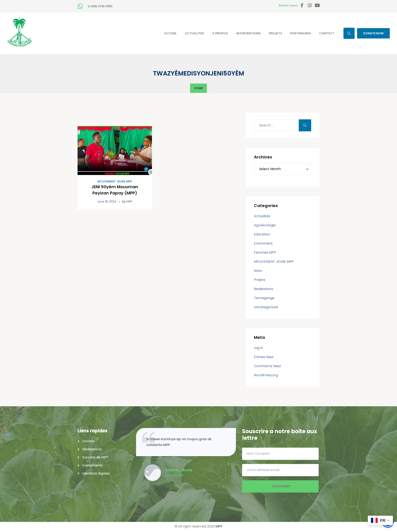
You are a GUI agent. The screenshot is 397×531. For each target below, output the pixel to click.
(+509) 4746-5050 (100, 6)
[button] (180, 498)
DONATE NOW (373, 33)
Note (258, 270)
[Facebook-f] (302, 5)
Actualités (262, 216)
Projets (259, 279)
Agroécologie (265, 225)
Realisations (263, 288)
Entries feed (263, 357)
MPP (129, 201)
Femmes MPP (265, 252)
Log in (258, 347)
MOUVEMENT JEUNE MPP (114, 181)
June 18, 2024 (106, 201)
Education (262, 234)
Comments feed (267, 366)
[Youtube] (317, 5)
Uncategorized (266, 307)
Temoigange (264, 298)
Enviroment (263, 243)
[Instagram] (309, 5)
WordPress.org (266, 375)
